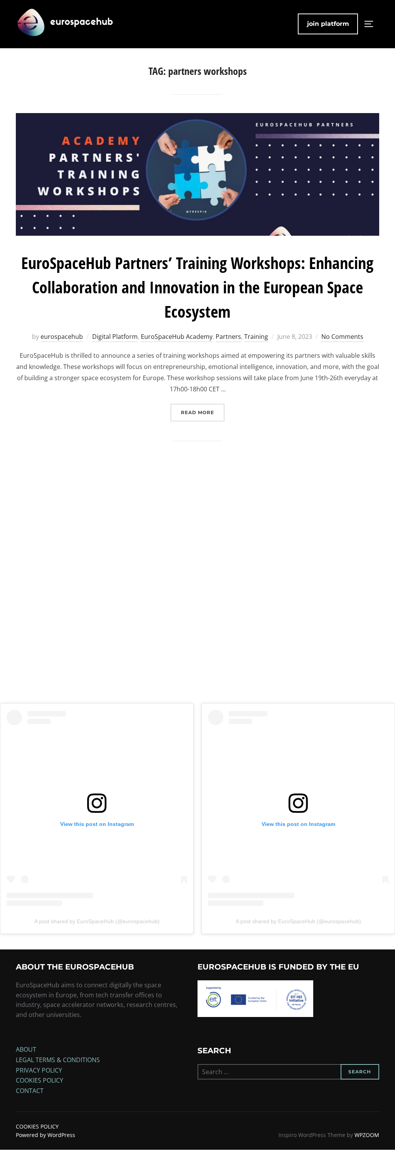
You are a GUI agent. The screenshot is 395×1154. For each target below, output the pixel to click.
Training (256, 336)
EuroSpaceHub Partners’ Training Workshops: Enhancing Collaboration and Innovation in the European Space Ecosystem (197, 287)
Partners (228, 336)
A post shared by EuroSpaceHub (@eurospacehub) (97, 921)
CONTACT (30, 1090)
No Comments (342, 336)
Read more (203, 412)
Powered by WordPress (45, 1135)
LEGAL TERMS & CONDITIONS (58, 1060)
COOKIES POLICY (39, 1080)
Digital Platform (115, 336)
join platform (328, 23)
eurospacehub (62, 336)
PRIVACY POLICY (39, 1070)
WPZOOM (366, 1135)
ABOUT (26, 1049)
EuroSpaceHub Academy (177, 336)
